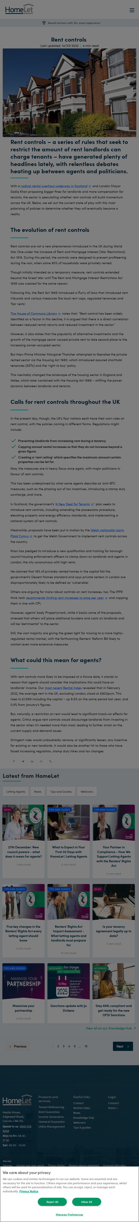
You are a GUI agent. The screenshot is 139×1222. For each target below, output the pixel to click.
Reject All (52, 1202)
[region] (69, 1194)
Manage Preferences (69, 1214)
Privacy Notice (28, 1191)
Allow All (86, 1202)
